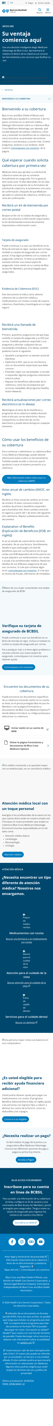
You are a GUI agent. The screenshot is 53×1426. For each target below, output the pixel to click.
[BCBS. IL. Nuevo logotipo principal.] (14, 11)
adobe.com (26, 1342)
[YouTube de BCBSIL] (40, 1242)
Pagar (30, 3)
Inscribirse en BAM (25, 1222)
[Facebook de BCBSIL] (12, 1242)
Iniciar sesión (43, 3)
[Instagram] (21, 1242)
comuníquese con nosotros (22, 570)
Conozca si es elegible (15, 1119)
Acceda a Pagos (26, 1159)
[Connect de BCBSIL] (31, 1242)
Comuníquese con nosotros (25, 148)
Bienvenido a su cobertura (16, 98)
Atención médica (12, 854)
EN (11, 2)
